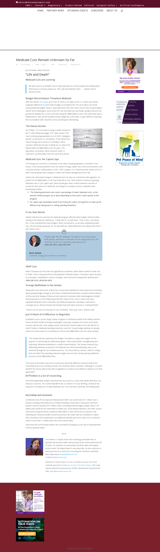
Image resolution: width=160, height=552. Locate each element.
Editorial (89, 6)
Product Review (73, 6)
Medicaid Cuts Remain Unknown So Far (45, 60)
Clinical (39, 6)
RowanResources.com (68, 454)
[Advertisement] (80, 31)
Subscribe (97, 11)
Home (40, 11)
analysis (37, 319)
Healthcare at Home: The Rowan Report (76, 465)
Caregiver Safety (105, 6)
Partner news (55, 11)
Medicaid (63, 64)
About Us (112, 11)
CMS (28, 6)
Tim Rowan (25, 64)
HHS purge (43, 102)
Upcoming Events (77, 11)
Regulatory (54, 6)
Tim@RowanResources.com (55, 457)
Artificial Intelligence (132, 6)
